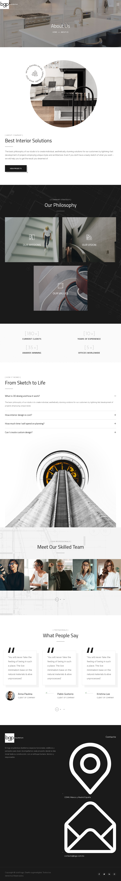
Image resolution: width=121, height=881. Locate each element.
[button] (57, 599)
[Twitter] (104, 874)
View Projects (16, 168)
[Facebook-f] (99, 874)
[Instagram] (114, 874)
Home (55, 32)
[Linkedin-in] (109, 874)
